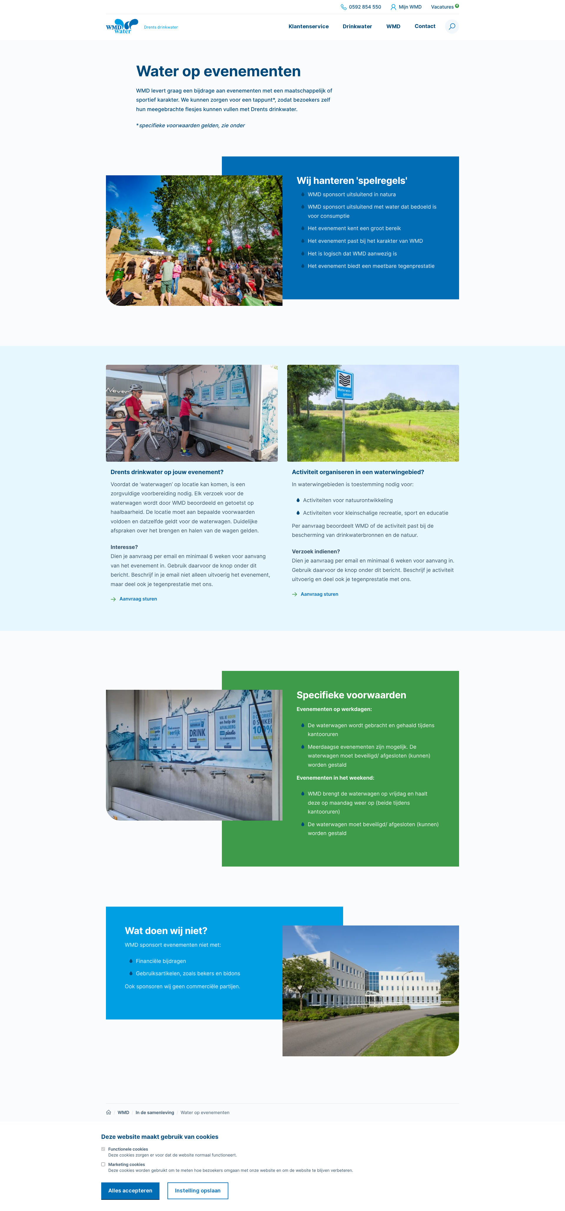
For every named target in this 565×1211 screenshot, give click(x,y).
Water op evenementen (205, 1112)
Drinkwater (357, 26)
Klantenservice (309, 26)
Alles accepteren (130, 1190)
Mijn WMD (410, 7)
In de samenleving (155, 1112)
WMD (393, 26)
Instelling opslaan (198, 1190)
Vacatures (444, 7)
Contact (425, 26)
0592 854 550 (365, 7)
